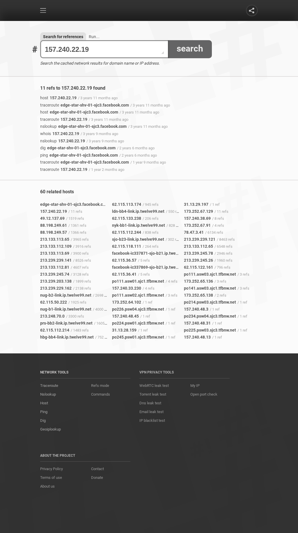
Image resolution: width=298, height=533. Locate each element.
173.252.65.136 (198, 281)
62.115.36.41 (124, 274)
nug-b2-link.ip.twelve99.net (65, 295)
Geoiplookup (50, 429)
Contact (97, 469)
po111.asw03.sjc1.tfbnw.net (210, 274)
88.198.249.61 (53, 225)
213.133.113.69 (54, 253)
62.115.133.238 (126, 218)
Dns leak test (150, 403)
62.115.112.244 (126, 232)
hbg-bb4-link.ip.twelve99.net (67, 337)
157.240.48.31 (197, 323)
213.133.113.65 (54, 239)
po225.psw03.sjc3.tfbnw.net (210, 330)
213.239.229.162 (56, 288)
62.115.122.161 (198, 267)
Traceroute (49, 385)
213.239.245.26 (198, 260)
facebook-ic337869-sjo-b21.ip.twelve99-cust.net (157, 267)
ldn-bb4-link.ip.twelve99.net (138, 211)
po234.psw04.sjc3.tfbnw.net (210, 316)
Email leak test (151, 412)
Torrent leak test (152, 394)
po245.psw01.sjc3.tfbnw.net (138, 337)
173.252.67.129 (198, 211)
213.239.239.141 (56, 260)
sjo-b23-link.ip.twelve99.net (138, 239)
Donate (97, 477)
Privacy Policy (51, 469)
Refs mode (100, 385)
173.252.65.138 (198, 295)
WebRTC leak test (154, 385)
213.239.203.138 (56, 281)
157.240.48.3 (196, 309)
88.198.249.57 (53, 232)
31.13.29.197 (196, 204)
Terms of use (51, 477)
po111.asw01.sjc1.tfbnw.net (138, 281)
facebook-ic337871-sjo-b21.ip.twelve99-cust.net (157, 253)
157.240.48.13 (197, 337)
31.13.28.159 (124, 330)
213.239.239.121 (199, 239)
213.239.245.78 (198, 253)
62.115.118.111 (126, 246)
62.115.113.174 (126, 204)
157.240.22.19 (58, 97)
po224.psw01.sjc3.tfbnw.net (138, 323)
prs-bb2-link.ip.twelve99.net (66, 323)
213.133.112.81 (54, 267)
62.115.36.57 (124, 260)
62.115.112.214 (54, 330)
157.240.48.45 (125, 316)
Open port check (203, 394)
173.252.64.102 (126, 302)
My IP (195, 385)
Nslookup (48, 394)
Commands (100, 394)
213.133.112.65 (198, 246)
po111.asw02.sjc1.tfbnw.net (138, 295)
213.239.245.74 (54, 274)
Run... (94, 36)
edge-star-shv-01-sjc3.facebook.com (84, 105)
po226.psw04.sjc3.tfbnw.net (138, 309)
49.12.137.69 (52, 218)
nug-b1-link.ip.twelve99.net (65, 309)
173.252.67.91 (197, 225)
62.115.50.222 (53, 302)
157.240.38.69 (197, 218)
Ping (43, 412)
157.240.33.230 (126, 288)
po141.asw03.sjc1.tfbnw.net (210, 288)
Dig (43, 420)
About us (47, 486)
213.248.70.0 (52, 316)
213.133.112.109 (56, 246)
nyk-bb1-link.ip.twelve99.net (138, 225)
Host (44, 403)
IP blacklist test (152, 420)
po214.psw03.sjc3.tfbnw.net (210, 302)
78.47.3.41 (194, 232)
